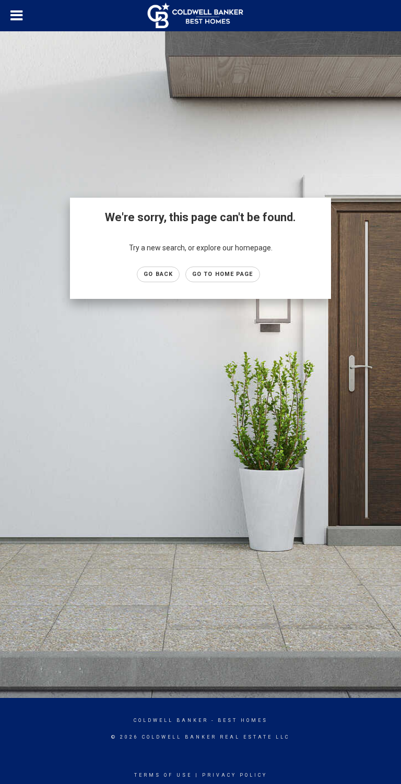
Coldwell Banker (171, 720)
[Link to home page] (201, 15)
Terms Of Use (163, 775)
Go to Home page (222, 274)
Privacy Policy (234, 775)
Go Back (158, 274)
